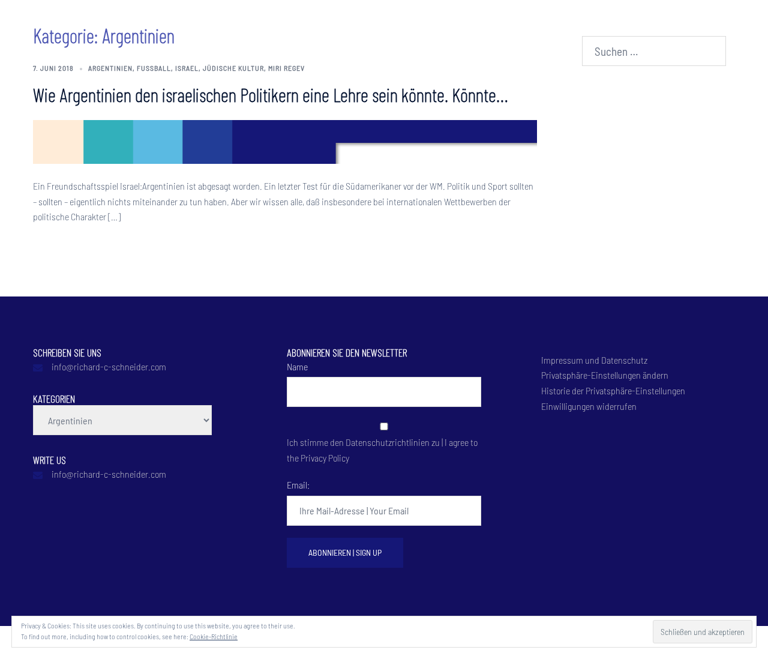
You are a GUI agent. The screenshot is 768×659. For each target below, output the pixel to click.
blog (473, 23)
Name (297, 366)
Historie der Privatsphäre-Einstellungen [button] (613, 390)
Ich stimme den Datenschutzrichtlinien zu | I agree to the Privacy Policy (382, 449)
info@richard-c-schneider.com (109, 366)
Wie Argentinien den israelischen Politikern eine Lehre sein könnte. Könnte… (270, 94)
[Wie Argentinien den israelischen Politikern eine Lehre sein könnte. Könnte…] (285, 140)
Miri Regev (286, 68)
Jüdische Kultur (233, 68)
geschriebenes (271, 23)
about (211, 23)
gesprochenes (417, 23)
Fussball (154, 68)
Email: (298, 484)
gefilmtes (351, 23)
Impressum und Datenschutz (594, 360)
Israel (187, 68)
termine (515, 23)
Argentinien (110, 68)
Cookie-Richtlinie (214, 636)
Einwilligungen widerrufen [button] (589, 406)
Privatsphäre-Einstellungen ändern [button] (604, 375)
